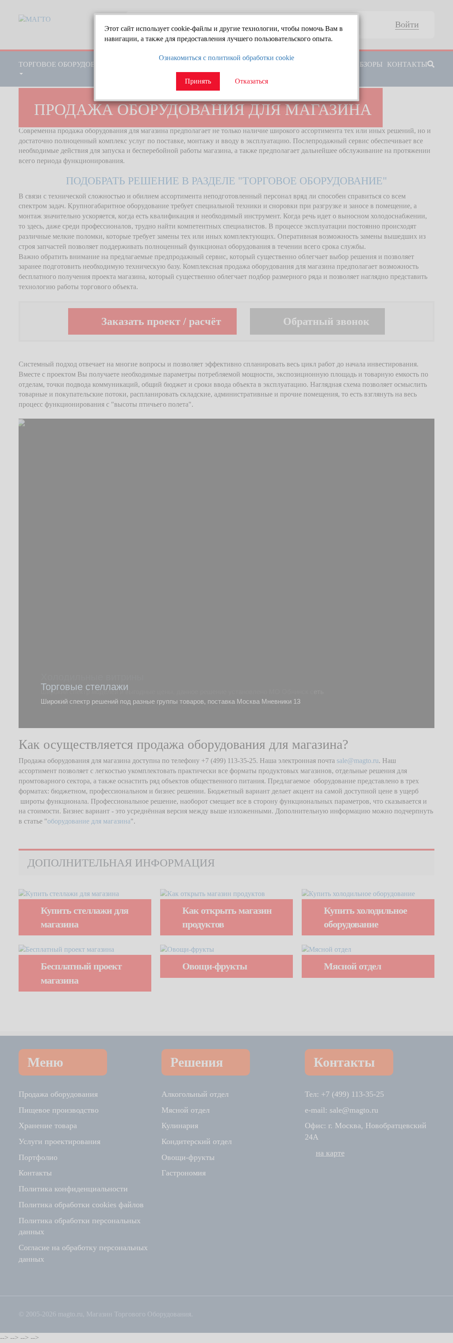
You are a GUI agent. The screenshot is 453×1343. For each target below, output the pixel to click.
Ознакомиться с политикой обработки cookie (226, 57)
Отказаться (251, 81)
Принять (198, 81)
